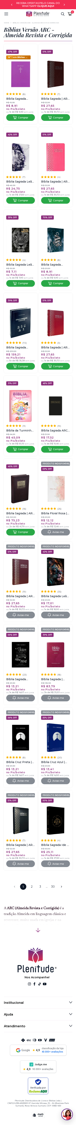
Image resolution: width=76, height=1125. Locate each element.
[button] (15, 14)
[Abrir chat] (67, 1114)
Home (6, 23)
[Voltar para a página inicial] (38, 14)
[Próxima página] (61, 887)
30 (53, 886)
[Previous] (11, 4)
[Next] (64, 4)
